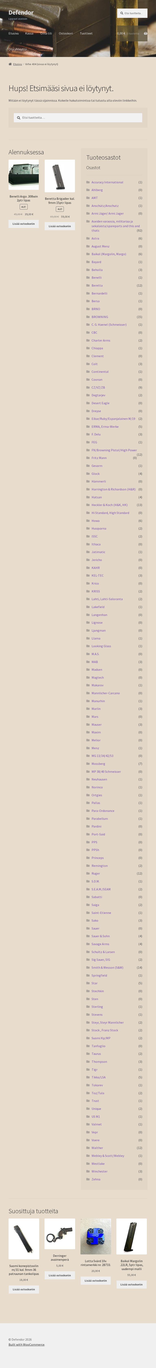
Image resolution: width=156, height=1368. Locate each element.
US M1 (96, 1116)
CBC (94, 332)
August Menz (100, 246)
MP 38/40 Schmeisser (106, 771)
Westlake (98, 1164)
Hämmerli (99, 481)
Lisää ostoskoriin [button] (24, 224)
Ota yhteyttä (18, 49)
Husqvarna (99, 528)
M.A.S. (95, 654)
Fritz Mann (99, 458)
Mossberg (98, 764)
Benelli (97, 277)
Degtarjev (98, 395)
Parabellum (100, 819)
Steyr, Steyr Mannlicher (108, 1022)
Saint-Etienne (101, 913)
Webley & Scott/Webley (108, 1156)
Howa (96, 521)
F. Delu (96, 434)
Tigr (95, 1069)
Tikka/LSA (99, 1077)
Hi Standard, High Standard (110, 513)
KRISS (96, 591)
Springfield (99, 975)
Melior (96, 740)
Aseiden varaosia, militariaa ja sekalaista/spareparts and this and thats (116, 225)
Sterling (97, 1007)
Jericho (97, 560)
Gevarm (97, 466)
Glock (96, 474)
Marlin (96, 709)
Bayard (96, 262)
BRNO (96, 309)
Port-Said (98, 834)
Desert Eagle (100, 403)
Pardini (96, 826)
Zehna (96, 1179)
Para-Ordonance (103, 811)
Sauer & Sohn (101, 936)
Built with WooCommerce (26, 1344)
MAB (95, 662)
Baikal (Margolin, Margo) (109, 254)
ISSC (95, 536)
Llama (96, 638)
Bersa (96, 301)
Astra (95, 238)
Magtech (98, 677)
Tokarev (97, 1085)
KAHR (96, 568)
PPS (94, 842)
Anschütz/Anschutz (105, 206)
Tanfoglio (98, 1046)
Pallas (96, 803)
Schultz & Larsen (103, 952)
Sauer (95, 928)
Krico (95, 583)
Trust (95, 1101)
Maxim (96, 732)
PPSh (95, 850)
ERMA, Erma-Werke (105, 426)
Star (95, 983)
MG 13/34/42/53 (102, 756)
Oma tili (46, 33)
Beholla (97, 270)
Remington (100, 866)
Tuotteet (86, 33)
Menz (95, 748)
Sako (95, 920)
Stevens (97, 1014)
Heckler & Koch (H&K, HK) (110, 505)
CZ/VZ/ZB (98, 387)
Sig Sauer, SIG (101, 959)
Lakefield (98, 607)
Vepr (95, 1132)
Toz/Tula (98, 1093)
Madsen (97, 669)
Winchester (99, 1171)
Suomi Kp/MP (101, 1038)
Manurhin (98, 701)
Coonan (97, 379)
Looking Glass (101, 646)
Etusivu (14, 33)
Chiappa (97, 348)
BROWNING (100, 317)
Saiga (95, 905)
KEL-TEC (98, 575)
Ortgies (97, 795)
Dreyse (96, 411)
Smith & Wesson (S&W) (107, 967)
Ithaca (96, 544)
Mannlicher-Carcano (106, 693)
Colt (95, 364)
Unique (96, 1109)
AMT (95, 198)
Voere (96, 1140)
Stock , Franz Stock (105, 1030)
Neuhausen (99, 779)
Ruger (96, 873)
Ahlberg (97, 190)
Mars (95, 717)
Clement (98, 356)
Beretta (97, 285)
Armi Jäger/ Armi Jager (108, 213)
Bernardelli (99, 293)
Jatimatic (98, 552)
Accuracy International (107, 182)
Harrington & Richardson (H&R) (113, 489)
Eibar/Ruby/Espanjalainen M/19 (113, 419)
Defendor (21, 12)
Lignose (97, 622)
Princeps (98, 858)
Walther (97, 1148)
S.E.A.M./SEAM (101, 889)
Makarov (97, 685)
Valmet (97, 1124)
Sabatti (97, 897)
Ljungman (99, 630)
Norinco (97, 787)
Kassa (29, 33)
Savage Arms (100, 944)
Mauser (97, 724)
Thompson (99, 1062)
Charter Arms (101, 340)
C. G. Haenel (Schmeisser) (109, 324)
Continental (100, 372)
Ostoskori (66, 33)
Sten (95, 999)
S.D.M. (96, 881)
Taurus (96, 1054)
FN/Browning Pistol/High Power (114, 450)
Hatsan (97, 497)
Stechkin (98, 991)
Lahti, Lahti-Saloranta (107, 599)
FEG (94, 442)
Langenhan (99, 615)
